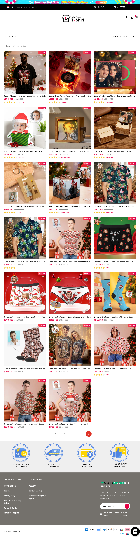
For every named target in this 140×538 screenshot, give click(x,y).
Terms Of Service (11, 508)
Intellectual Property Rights (37, 497)
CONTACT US (99, 7)
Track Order (119, 7)
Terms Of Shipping (11, 513)
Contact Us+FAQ (35, 491)
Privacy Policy (9, 496)
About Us (32, 486)
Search (7, 491)
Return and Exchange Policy (12, 501)
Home (7, 46)
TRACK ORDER (10, 486)
